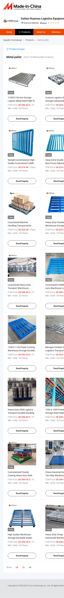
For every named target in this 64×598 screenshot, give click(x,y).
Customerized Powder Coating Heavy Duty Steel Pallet (20, 475)
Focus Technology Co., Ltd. (39, 585)
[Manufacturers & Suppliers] (22, 6)
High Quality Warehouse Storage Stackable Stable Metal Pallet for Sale (20, 537)
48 (30, 567)
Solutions (56, 31)
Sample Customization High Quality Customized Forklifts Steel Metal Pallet (21, 163)
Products (25, 31)
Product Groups (17, 49)
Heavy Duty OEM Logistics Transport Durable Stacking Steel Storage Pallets (21, 413)
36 (23, 567)
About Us (41, 31)
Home (9, 31)
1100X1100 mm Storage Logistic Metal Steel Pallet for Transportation (22, 101)
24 (17, 567)
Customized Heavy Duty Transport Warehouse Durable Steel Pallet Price (20, 288)
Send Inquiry (22, 118)
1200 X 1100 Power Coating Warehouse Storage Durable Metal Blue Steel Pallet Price (21, 350)
